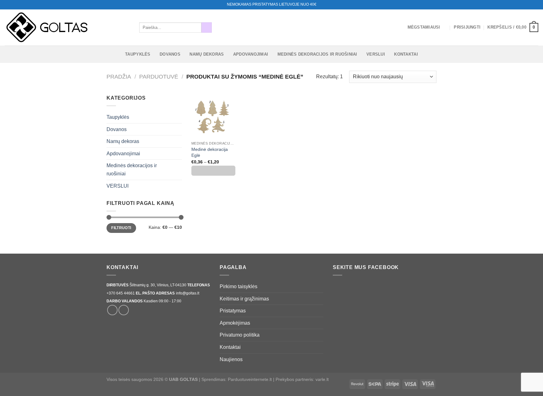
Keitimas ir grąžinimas (244, 298)
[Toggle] (179, 117)
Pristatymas (233, 310)
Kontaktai (406, 54)
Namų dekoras (206, 54)
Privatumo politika (240, 335)
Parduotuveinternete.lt (250, 379)
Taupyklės (137, 54)
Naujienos (231, 359)
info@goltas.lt (187, 293)
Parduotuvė (158, 76)
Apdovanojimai (250, 54)
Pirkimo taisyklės (238, 286)
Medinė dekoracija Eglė (209, 152)
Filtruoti (121, 228)
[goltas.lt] (67, 27)
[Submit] (206, 27)
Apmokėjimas (235, 323)
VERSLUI (375, 54)
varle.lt (322, 379)
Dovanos (170, 54)
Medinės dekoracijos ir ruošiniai (317, 54)
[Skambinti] (535, 5)
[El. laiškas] (529, 5)
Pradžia (119, 76)
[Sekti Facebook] (523, 5)
